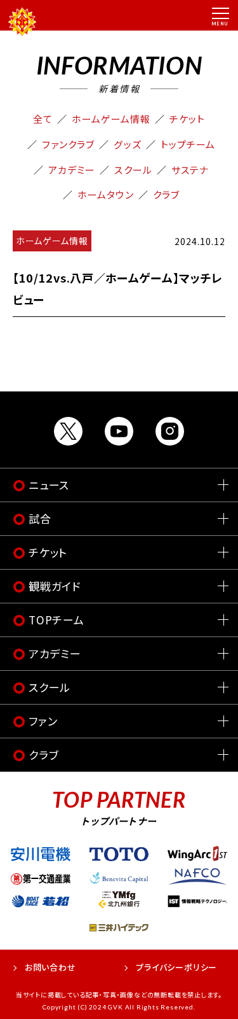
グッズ (127, 144)
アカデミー (71, 169)
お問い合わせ (50, 967)
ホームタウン (105, 194)
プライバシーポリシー (176, 967)
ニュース (49, 485)
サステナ (190, 169)
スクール (133, 169)
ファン (43, 721)
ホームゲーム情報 (111, 118)
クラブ (166, 194)
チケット (187, 118)
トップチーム (188, 144)
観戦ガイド (55, 586)
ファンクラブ (68, 144)
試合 (40, 518)
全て (43, 118)
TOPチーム (56, 620)
